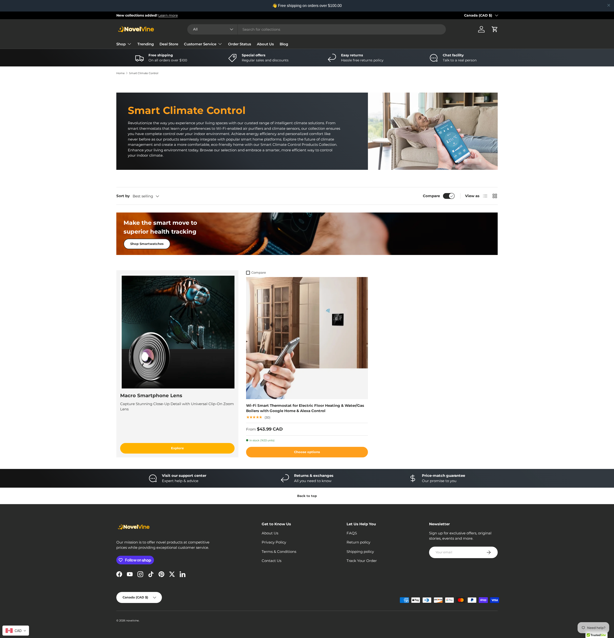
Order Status (239, 44)
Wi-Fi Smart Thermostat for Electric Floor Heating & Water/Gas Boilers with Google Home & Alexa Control (305, 408)
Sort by (123, 196)
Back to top (307, 496)
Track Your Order (362, 560)
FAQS (352, 533)
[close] (608, 5)
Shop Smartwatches (147, 244)
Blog (284, 44)
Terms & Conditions (279, 551)
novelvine (132, 620)
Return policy (358, 542)
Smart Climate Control (143, 73)
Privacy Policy (274, 542)
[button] (495, 29)
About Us (265, 44)
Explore (177, 448)
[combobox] (316, 29)
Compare (431, 196)
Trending (145, 44)
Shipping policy (360, 551)
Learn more (168, 15)
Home (120, 73)
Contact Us (271, 560)
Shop (121, 44)
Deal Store (168, 44)
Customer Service (200, 44)
